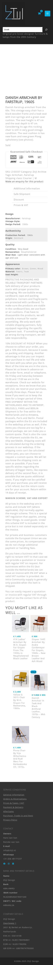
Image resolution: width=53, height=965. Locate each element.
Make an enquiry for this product (24, 181)
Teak (26, 271)
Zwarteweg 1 (9, 923)
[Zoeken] (46, 29)
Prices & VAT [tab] (21, 205)
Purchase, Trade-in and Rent (18, 815)
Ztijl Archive (39, 171)
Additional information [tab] (27, 188)
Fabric (19, 271)
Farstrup (29, 174)
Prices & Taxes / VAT (13, 803)
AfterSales (8, 811)
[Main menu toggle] (47, 13)
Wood (40, 268)
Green (33, 268)
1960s (25, 224)
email (8, 598)
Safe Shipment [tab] (22, 194)
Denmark (18, 238)
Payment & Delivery (13, 807)
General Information (13, 794)
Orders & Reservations (15, 799)
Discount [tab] (19, 199)
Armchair (17, 174)
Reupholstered (28, 252)
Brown (25, 268)
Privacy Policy (10, 820)
